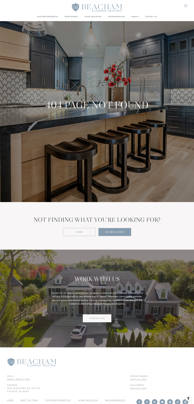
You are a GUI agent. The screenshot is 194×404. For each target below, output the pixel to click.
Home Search (71, 16)
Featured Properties (47, 16)
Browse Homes (115, 232)
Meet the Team (29, 400)
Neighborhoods (116, 16)
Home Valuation (93, 16)
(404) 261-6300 (138, 379)
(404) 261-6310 (138, 388)
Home (79, 232)
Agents (135, 16)
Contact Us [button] (97, 318)
